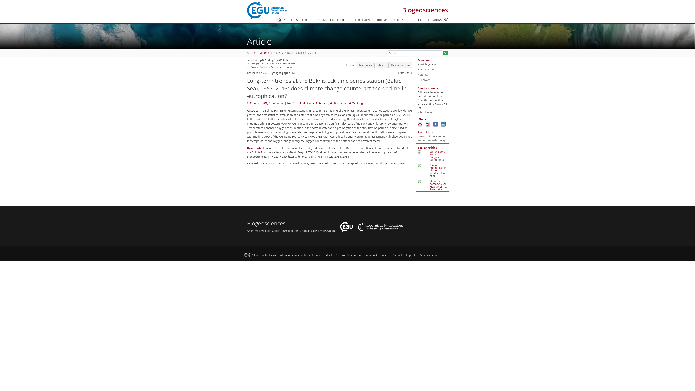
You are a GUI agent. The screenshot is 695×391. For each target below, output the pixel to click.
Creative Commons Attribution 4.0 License (361, 255)
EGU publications (429, 20)
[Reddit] (427, 124)
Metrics (382, 65)
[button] (386, 52)
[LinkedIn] (443, 124)
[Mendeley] (420, 124)
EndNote (425, 80)
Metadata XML (428, 69)
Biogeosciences (425, 10)
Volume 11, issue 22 (272, 52)
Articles (251, 52)
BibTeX (424, 74)
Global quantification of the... (438, 167)
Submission (326, 20)
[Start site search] (445, 53)
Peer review (366, 65)
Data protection (428, 255)
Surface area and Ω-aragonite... (437, 154)
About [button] (407, 20)
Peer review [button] (362, 20)
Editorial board (387, 20)
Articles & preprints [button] (298, 20)
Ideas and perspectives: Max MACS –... (438, 183)
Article (350, 65)
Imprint (410, 255)
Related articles (400, 65)
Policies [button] (343, 20)
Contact (397, 255)
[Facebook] (435, 124)
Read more (426, 112)
